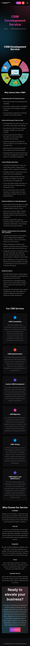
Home (5, 29)
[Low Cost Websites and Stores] (5, 3)
